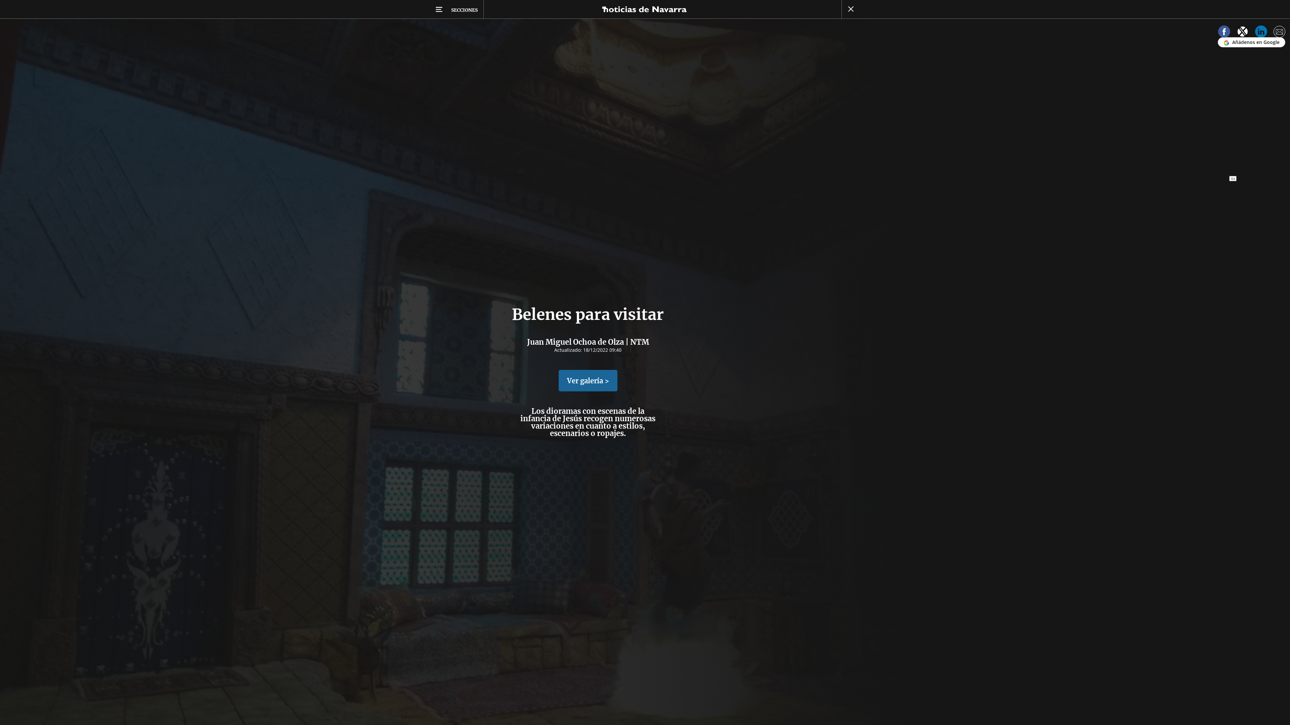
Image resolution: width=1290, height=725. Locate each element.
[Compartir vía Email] (1280, 32)
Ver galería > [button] (588, 381)
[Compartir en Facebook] (1224, 32)
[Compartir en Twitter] (1243, 32)
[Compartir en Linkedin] (1261, 32)
